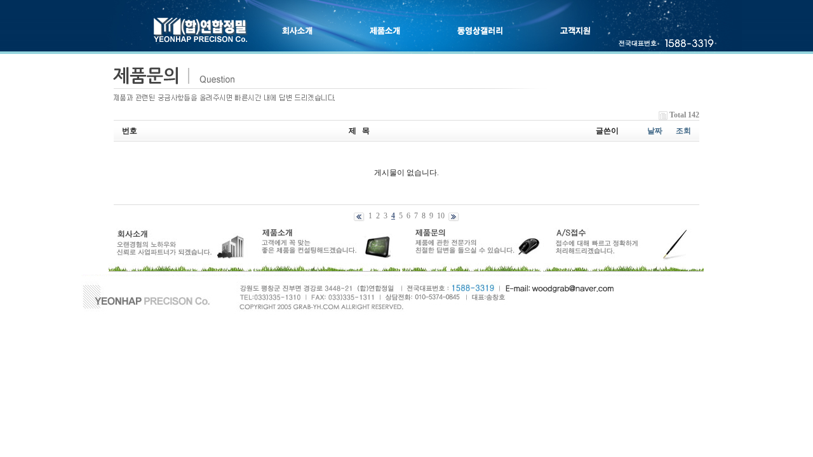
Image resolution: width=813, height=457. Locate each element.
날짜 (654, 130)
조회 (683, 130)
